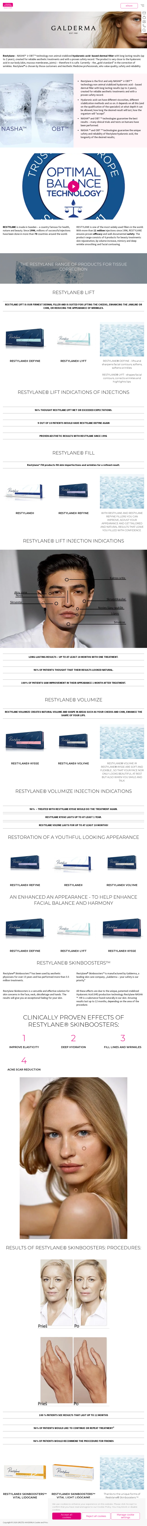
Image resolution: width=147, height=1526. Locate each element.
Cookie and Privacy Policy (45, 1522)
